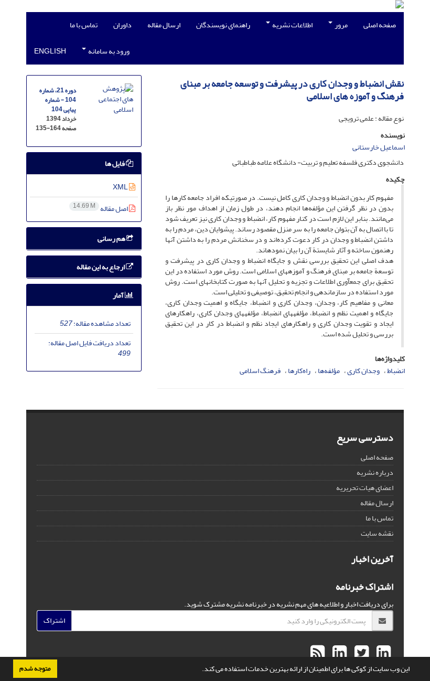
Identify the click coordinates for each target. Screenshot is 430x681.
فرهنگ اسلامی (260, 371)
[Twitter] (360, 653)
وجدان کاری (363, 371)
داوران (122, 25)
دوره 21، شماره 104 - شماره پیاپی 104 (57, 99)
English (50, 51)
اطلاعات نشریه (292, 25)
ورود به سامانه (108, 51)
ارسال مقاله (163, 25)
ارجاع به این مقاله (101, 267)
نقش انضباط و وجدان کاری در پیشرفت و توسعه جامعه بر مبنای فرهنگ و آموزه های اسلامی (292, 90)
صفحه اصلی (379, 25)
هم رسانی (112, 238)
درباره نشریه (375, 472)
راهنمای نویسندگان (223, 25)
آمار (119, 295)
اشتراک (54, 620)
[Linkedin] (382, 653)
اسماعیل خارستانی (378, 147)
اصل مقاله (101, 208)
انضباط (396, 371)
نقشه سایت (377, 533)
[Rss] (317, 653)
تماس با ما (84, 25)
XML (121, 187)
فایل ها (115, 163)
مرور (341, 25)
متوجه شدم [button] (35, 668)
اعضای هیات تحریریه (364, 488)
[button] (199, 670)
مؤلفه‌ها (329, 371)
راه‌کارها (299, 371)
